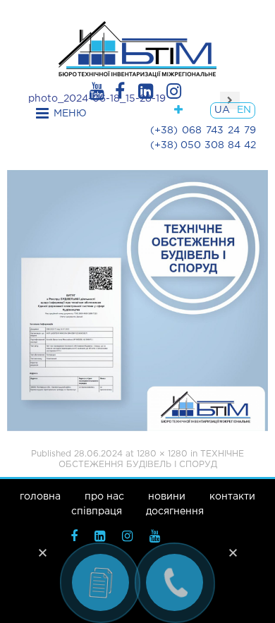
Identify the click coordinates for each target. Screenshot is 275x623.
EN (244, 110)
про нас (104, 496)
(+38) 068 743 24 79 (203, 130)
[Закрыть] (42, 552)
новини (166, 496)
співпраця (96, 511)
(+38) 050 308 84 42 (203, 145)
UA (222, 110)
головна (40, 496)
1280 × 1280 (162, 454)
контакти (232, 496)
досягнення (175, 511)
